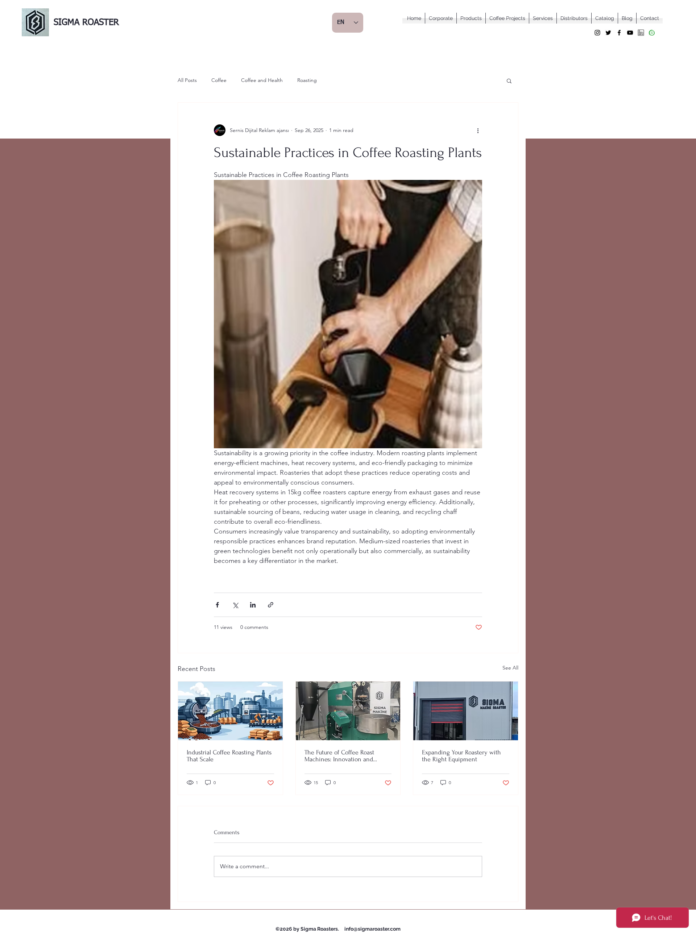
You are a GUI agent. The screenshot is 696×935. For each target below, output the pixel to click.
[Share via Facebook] (217, 604)
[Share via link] (270, 604)
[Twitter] (608, 32)
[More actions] (477, 130)
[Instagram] (597, 32)
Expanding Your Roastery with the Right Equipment (461, 756)
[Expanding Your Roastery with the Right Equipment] (465, 710)
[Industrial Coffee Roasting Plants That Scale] (230, 710)
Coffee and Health (262, 80)
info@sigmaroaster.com (372, 929)
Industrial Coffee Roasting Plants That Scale (229, 756)
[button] (509, 80)
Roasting (307, 80)
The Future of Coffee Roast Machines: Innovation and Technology (339, 756)
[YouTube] (630, 32)
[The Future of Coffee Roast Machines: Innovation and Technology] (348, 710)
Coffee (219, 80)
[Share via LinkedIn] (252, 604)
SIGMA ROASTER (86, 22)
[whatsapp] (651, 32)
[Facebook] (619, 32)
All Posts (187, 80)
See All (510, 667)
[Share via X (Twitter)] (235, 604)
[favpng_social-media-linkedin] (641, 32)
